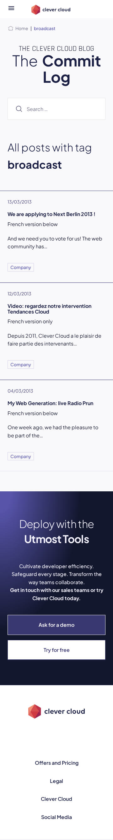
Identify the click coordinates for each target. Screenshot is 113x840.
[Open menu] (11, 9)
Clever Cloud (56, 798)
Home (21, 28)
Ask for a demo (56, 624)
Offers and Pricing (56, 762)
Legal (56, 781)
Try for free (57, 650)
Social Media (56, 817)
